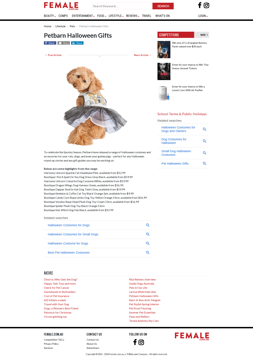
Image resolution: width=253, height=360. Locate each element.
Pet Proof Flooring (140, 308)
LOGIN (202, 16)
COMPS (63, 16)
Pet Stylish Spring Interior (144, 304)
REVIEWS (131, 16)
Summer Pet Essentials (142, 312)
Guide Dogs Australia (141, 283)
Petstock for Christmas (57, 312)
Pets (72, 26)
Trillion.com (132, 354)
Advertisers (93, 347)
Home (47, 26)
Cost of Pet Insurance (56, 296)
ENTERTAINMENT (82, 16)
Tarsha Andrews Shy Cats (144, 320)
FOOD (100, 16)
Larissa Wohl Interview (142, 291)
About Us (92, 343)
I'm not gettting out (55, 316)
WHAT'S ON (162, 16)
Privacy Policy (51, 343)
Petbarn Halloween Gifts (144, 296)
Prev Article (53, 55)
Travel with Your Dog (56, 304)
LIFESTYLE (115, 16)
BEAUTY (49, 16)
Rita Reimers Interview (142, 279)
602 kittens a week (55, 300)
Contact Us (93, 339)
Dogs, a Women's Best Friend (61, 308)
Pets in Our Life (138, 287)
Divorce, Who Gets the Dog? (60, 279)
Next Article (142, 55)
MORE (204, 34)
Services (48, 347)
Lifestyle (60, 26)
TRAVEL (146, 16)
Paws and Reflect (139, 316)
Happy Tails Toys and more (60, 283)
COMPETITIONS (169, 34)
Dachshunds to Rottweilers (60, 291)
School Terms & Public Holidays (182, 114)
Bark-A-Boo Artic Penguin (144, 300)
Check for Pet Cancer (56, 287)
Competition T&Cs (54, 339)
